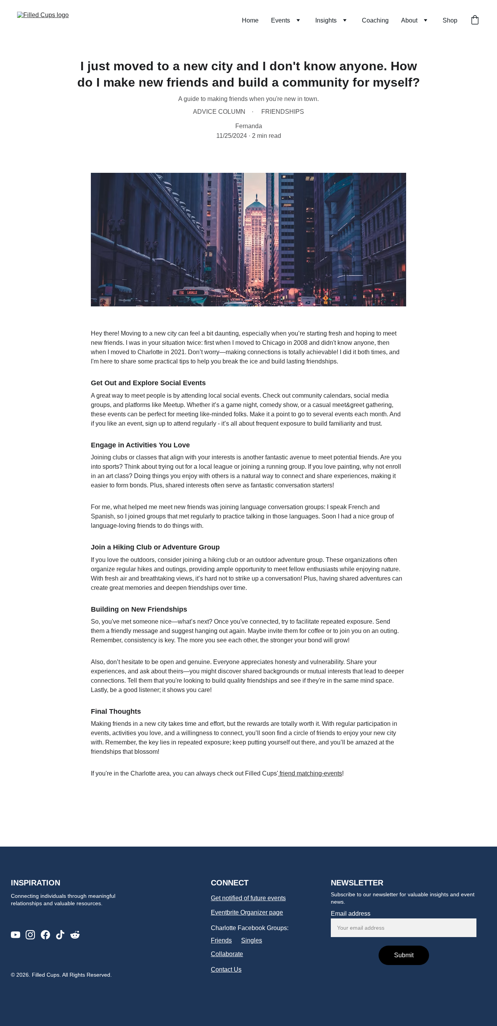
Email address (350, 913)
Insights (326, 20)
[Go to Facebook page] (45, 934)
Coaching (375, 20)
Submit (404, 955)
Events (280, 20)
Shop (450, 20)
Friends (221, 940)
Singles (251, 940)
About (409, 20)
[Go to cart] (475, 20)
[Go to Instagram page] (30, 934)
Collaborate (227, 954)
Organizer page (261, 912)
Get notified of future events (248, 898)
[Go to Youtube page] (15, 934)
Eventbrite (225, 912)
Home (250, 20)
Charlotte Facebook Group (247, 928)
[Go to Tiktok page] (60, 934)
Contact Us (226, 969)
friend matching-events (310, 773)
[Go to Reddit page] (75, 934)
